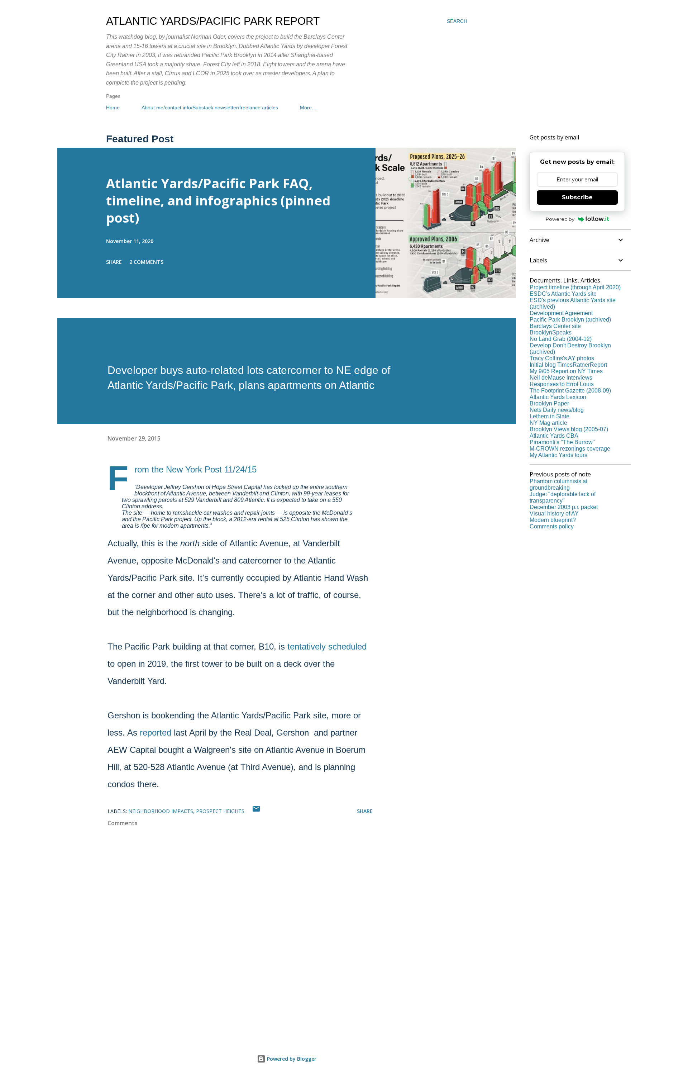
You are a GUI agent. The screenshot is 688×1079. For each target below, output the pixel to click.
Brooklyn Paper (549, 403)
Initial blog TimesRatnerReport (568, 365)
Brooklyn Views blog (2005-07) (569, 429)
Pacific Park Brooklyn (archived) (570, 320)
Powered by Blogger (291, 1058)
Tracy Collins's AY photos (562, 358)
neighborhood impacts (160, 811)
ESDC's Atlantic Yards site (563, 294)
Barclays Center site (555, 326)
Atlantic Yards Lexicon (558, 397)
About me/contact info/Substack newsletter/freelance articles (210, 107)
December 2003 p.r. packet (564, 507)
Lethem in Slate (549, 416)
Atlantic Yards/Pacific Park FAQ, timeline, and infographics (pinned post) (218, 201)
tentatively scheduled (327, 646)
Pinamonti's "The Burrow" (562, 442)
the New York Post (187, 469)
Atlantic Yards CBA (554, 436)
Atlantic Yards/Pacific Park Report (213, 21)
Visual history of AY (554, 513)
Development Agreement (561, 313)
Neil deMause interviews (561, 378)
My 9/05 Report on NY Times (566, 371)
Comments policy (552, 526)
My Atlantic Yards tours (558, 455)
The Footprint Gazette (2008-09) (570, 391)
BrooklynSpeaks (551, 332)
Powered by (560, 219)
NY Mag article (548, 423)
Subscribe (577, 197)
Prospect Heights (220, 811)
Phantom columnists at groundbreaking (558, 484)
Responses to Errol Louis (562, 384)
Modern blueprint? (553, 520)
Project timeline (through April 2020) (575, 287)
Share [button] (114, 261)
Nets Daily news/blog (557, 410)
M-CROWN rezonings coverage (570, 449)
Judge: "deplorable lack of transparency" (563, 497)
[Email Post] (256, 811)
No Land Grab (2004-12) (561, 339)
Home (113, 107)
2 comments (146, 261)
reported (155, 732)
